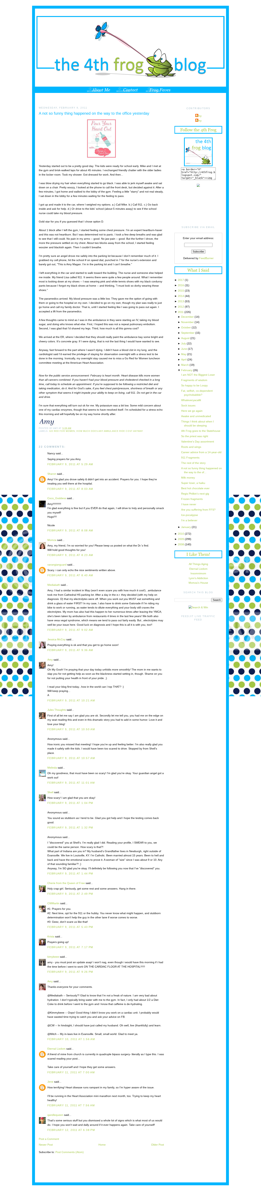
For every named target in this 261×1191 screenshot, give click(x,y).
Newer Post (46, 1144)
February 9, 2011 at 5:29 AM (70, 464)
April (183, 359)
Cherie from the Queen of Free (66, 883)
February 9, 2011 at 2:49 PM (70, 893)
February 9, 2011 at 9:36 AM (70, 650)
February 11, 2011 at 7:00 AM (71, 1072)
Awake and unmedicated (196, 416)
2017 (181, 279)
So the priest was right (194, 436)
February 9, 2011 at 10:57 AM (71, 758)
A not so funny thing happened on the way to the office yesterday (94, 113)
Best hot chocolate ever (195, 488)
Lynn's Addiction (198, 578)
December (187, 316)
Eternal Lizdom (56, 1048)
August (185, 338)
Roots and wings (191, 446)
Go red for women (62, 431)
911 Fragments (190, 457)
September (188, 332)
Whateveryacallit (191, 400)
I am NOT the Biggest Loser (198, 374)
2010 (181, 533)
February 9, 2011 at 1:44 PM (70, 873)
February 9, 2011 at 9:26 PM (70, 971)
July (183, 343)
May (183, 354)
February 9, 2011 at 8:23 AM (70, 555)
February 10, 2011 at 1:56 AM (71, 1039)
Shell (50, 792)
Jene (50, 1081)
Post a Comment (49, 1138)
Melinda (52, 767)
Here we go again (192, 410)
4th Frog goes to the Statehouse (200, 430)
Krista (50, 936)
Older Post (157, 1144)
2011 (181, 311)
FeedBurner (206, 258)
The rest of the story (193, 462)
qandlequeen (55, 1114)
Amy (50, 659)
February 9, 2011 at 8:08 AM (70, 530)
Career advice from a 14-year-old (201, 452)
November (187, 322)
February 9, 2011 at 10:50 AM (71, 729)
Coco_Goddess (56, 498)
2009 (181, 539)
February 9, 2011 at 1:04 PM (70, 802)
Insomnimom (198, 573)
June (184, 348)
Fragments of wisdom (194, 380)
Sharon (51, 473)
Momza (51, 540)
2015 (181, 290)
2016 (181, 285)
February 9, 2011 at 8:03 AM (70, 488)
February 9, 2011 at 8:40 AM (70, 575)
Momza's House (198, 582)
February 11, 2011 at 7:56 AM (71, 1105)
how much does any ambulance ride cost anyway (109, 431)
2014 (181, 295)
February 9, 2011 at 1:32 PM (70, 827)
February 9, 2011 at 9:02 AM (70, 629)
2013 (181, 301)
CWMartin (53, 903)
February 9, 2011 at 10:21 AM (71, 700)
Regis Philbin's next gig (195, 493)
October (186, 327)
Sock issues (188, 405)
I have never (188, 504)
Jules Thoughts (56, 709)
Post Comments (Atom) (69, 1152)
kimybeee (53, 956)
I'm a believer (189, 520)
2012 (181, 306)
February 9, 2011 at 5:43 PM (70, 926)
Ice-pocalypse (189, 515)
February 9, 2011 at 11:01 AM (71, 782)
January (186, 527)
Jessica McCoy (56, 639)
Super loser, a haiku (193, 482)
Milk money (188, 477)
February (186, 370)
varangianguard (56, 564)
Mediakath (53, 584)
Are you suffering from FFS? (198, 509)
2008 (181, 544)
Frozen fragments (192, 498)
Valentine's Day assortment (197, 441)
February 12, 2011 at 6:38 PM (71, 1129)
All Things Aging (198, 564)
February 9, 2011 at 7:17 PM (70, 947)
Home (102, 1144)
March (185, 364)
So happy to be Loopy (194, 385)
